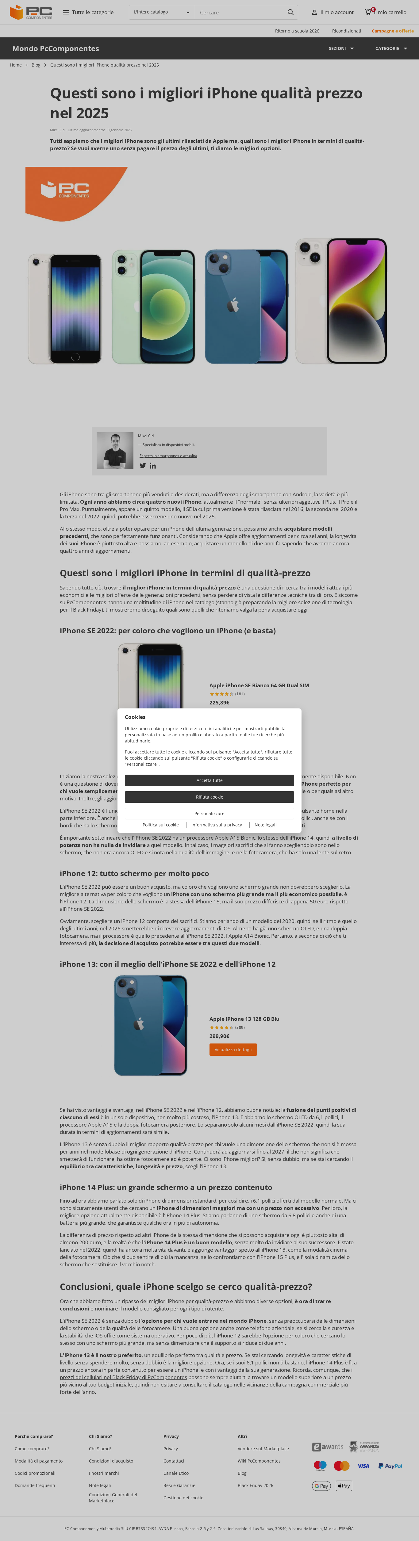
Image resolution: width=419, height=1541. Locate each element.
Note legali (266, 825)
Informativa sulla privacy (216, 825)
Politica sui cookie (161, 825)
